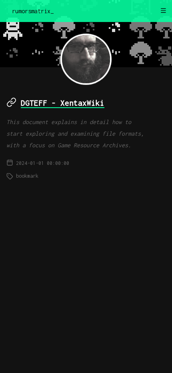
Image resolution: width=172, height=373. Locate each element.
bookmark (27, 176)
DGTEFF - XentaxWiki (62, 102)
